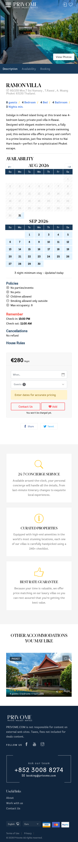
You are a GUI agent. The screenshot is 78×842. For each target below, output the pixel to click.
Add (54, 406)
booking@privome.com (40, 775)
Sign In (65, 5)
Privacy (28, 833)
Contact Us (26, 406)
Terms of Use (12, 833)
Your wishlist (71, 5)
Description (10, 69)
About (10, 798)
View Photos (64, 57)
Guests (19, 384)
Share (30, 426)
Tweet (50, 426)
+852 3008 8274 (39, 770)
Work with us (14, 803)
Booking (45, 69)
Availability (29, 69)
